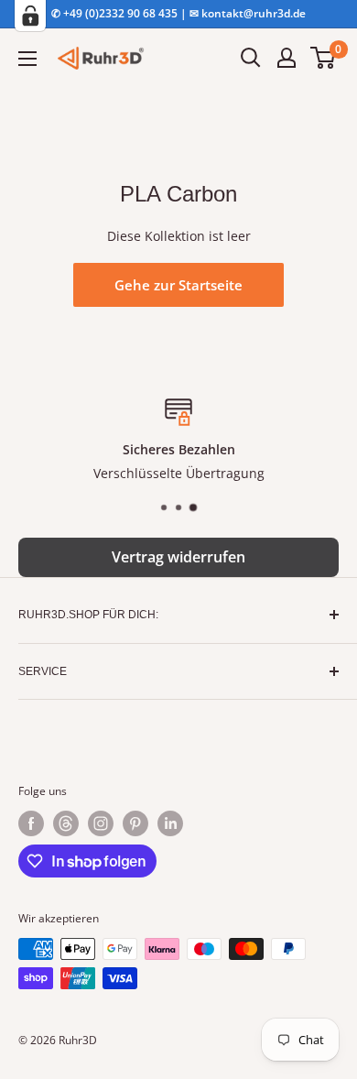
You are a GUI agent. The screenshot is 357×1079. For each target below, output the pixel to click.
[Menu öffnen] (27, 58)
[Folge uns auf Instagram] (101, 823)
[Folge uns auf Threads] (66, 823)
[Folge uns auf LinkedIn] (170, 823)
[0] (323, 58)
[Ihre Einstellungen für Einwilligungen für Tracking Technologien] (30, 15)
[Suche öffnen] (251, 58)
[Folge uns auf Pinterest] (135, 823)
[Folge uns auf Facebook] (31, 823)
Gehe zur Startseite (178, 285)
